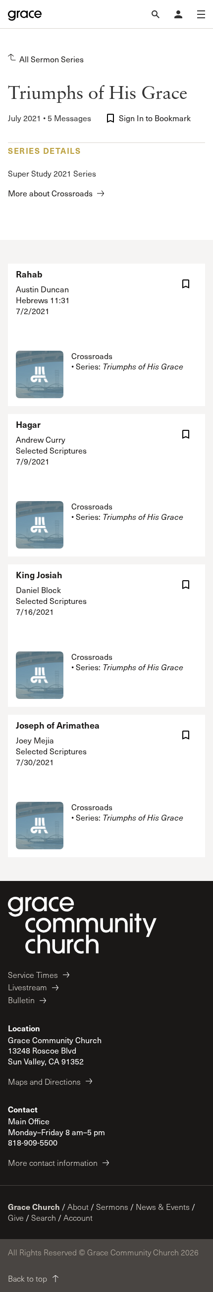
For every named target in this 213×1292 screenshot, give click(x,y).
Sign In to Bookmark (155, 118)
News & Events (163, 1206)
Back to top (27, 1278)
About (78, 1206)
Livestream (27, 987)
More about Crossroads (50, 193)
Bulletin (21, 1000)
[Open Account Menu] (178, 14)
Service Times (33, 974)
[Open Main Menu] (201, 14)
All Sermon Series (51, 59)
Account (78, 1217)
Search (43, 1217)
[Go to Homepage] (25, 14)
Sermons (112, 1206)
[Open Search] (155, 14)
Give (16, 1217)
